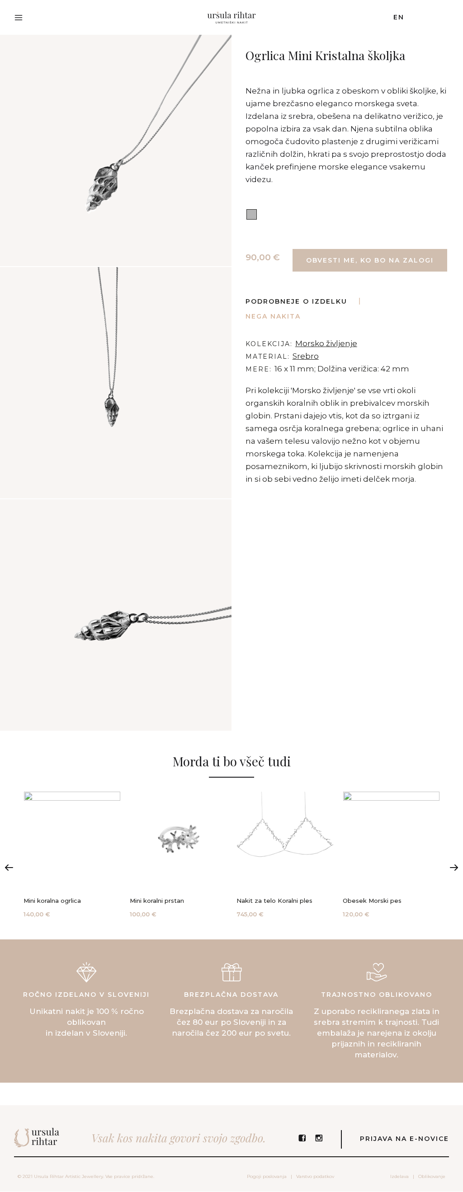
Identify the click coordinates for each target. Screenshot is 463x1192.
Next (454, 868)
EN (398, 17)
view (72, 855)
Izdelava (399, 1176)
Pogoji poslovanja (267, 1176)
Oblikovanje (431, 1176)
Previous (9, 868)
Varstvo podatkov (315, 1176)
